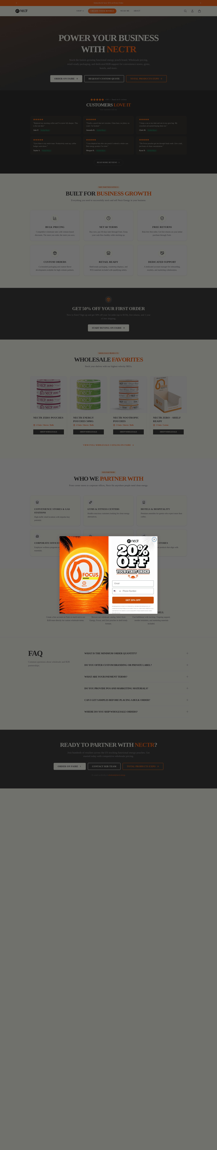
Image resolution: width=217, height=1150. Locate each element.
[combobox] (116, 591)
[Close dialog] (154, 539)
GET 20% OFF (133, 600)
